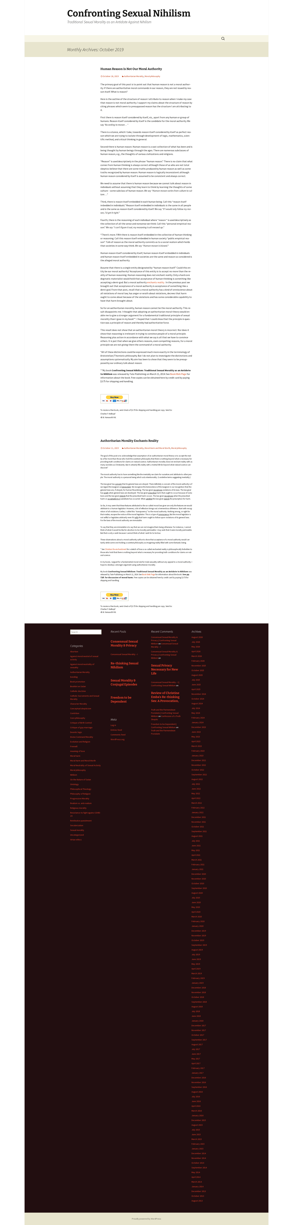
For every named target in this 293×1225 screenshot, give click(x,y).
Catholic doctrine (78, 691)
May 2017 (196, 1058)
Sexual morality (77, 830)
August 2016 (197, 1091)
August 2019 (197, 949)
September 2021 (199, 831)
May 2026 (196, 646)
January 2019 (197, 982)
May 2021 (196, 850)
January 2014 (197, 1186)
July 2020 (196, 897)
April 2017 (196, 1063)
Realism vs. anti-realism (81, 803)
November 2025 (199, 665)
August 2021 (197, 836)
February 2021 (198, 864)
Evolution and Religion (80, 741)
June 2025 (196, 684)
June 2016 (196, 1101)
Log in (113, 725)
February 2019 (198, 978)
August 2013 (197, 1200)
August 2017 (197, 1044)
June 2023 (196, 732)
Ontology (74, 784)
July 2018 (196, 1011)
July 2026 (196, 642)
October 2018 (198, 997)
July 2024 (196, 708)
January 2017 (197, 1072)
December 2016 (199, 1077)
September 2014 (199, 1167)
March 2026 (197, 656)
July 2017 (196, 1049)
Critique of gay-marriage (81, 727)
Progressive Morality (79, 798)
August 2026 (197, 637)
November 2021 (199, 821)
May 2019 (196, 964)
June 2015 (196, 1134)
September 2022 (199, 774)
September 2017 (199, 1039)
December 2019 (199, 930)
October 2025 (198, 670)
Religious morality (78, 808)
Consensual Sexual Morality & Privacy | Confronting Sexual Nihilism (164, 640)
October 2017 (198, 1035)
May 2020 (196, 907)
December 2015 (199, 1120)
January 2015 (197, 1148)
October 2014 (198, 1162)
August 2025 (197, 675)
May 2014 (196, 1172)
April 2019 (196, 968)
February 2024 (198, 717)
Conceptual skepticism (80, 708)
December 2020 (199, 874)
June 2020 (196, 902)
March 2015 (197, 1139)
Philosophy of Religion (80, 793)
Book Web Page (178, 373)
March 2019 (197, 973)
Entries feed (116, 730)
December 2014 (199, 1153)
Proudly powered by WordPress (146, 1218)
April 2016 (196, 1106)
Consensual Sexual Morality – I (124, 654)
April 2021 (196, 855)
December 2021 (199, 817)
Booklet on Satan (78, 686)
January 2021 (197, 869)
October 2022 (198, 769)
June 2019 (196, 959)
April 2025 (196, 689)
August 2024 (197, 703)
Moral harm (75, 755)
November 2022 (199, 765)
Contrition (74, 713)
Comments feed (118, 734)
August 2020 (197, 893)
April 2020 (196, 911)
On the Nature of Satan (80, 779)
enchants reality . (156, 282)
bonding (74, 677)
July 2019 (196, 954)
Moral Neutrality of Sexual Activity (85, 765)
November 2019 (199, 935)
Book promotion (77, 681)
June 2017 (196, 1054)
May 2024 (196, 713)
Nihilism (73, 774)
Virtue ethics (76, 839)
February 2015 (198, 1144)
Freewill (73, 746)
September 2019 (199, 945)
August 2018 (197, 1006)
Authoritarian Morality (134, 76)
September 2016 (199, 1087)
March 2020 (197, 916)
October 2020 (198, 883)
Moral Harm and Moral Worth (157, 448)
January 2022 (197, 812)
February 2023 (198, 750)
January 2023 (197, 755)
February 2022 (198, 807)
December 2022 (199, 760)
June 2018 (196, 1016)
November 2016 (199, 1082)
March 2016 (197, 1110)
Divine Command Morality (81, 737)
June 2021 (196, 845)
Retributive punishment (81, 820)
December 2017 (199, 1025)
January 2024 (197, 722)
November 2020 (199, 878)
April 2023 (196, 741)
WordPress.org (118, 739)
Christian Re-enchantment (116, 549)
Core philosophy (77, 718)
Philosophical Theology (80, 789)
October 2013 (198, 1196)
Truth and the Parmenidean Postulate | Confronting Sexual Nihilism (165, 713)
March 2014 (197, 1181)
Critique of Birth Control (81, 722)
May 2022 (196, 793)
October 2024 (198, 698)
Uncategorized (77, 834)
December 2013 (199, 1191)
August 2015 (197, 1125)
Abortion (74, 651)
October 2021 (198, 826)
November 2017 (199, 1030)
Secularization (76, 825)
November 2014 (199, 1158)
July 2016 (196, 1096)
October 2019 (198, 940)
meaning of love (77, 751)
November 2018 (199, 992)
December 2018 (199, 987)
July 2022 (196, 784)
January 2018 (197, 1020)
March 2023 (197, 746)
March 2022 (197, 803)
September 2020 (199, 888)
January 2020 (197, 926)
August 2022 (197, 779)
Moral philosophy (152, 76)
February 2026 (198, 660)
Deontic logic (76, 732)
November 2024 (199, 694)
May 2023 (196, 736)
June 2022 (196, 788)
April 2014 (196, 1177)
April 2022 (196, 798)
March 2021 (197, 859)
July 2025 (196, 679)
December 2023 (199, 727)
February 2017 (198, 1068)
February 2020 (198, 921)
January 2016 (197, 1115)
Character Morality (78, 703)
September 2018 (199, 1001)
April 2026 (196, 651)
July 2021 (196, 840)
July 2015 (196, 1129)
